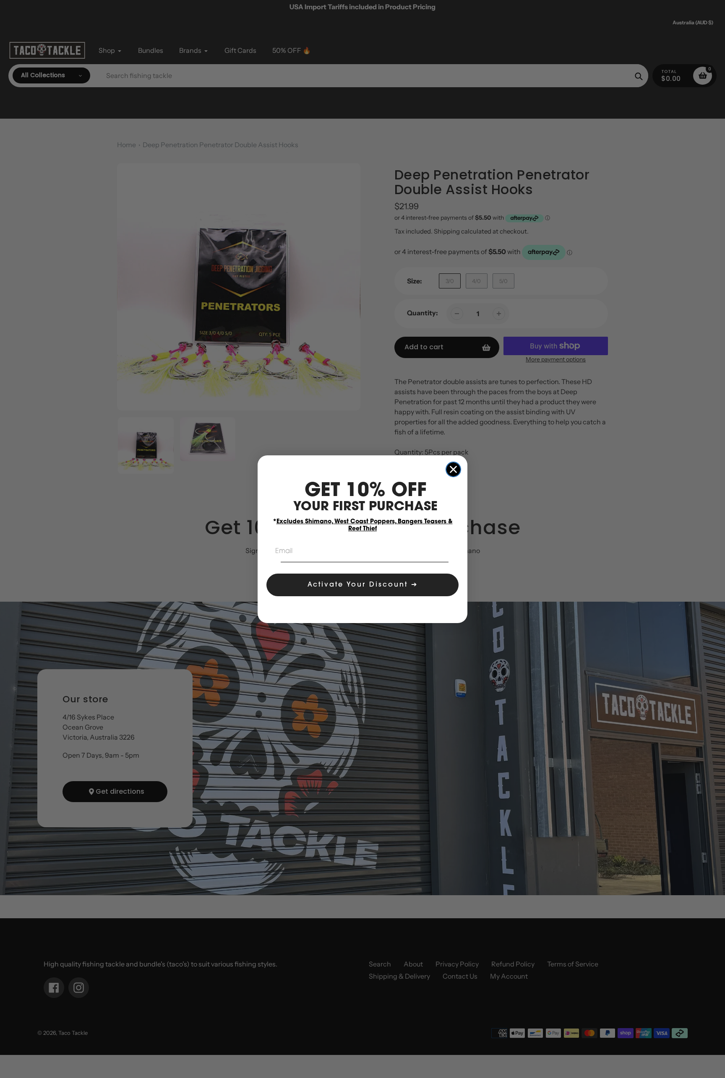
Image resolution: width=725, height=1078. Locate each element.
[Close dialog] (453, 469)
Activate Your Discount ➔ (363, 585)
